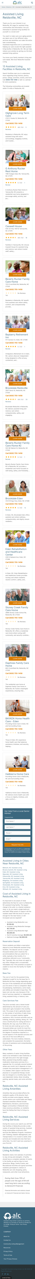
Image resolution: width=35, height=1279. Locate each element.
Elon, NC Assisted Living (11, 887)
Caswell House (13, 226)
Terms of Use (27, 848)
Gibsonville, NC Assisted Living (13, 876)
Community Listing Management (14, 1244)
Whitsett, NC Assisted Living (12, 889)
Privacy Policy (9, 849)
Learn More (17, 109)
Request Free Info (18, 845)
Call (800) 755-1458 (13, 123)
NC (13, 7)
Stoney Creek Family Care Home (16, 609)
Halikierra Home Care (17, 774)
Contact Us (7, 1240)
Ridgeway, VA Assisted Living (13, 880)
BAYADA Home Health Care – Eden (17, 720)
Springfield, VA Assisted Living (13, 883)
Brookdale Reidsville (16, 388)
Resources (7, 1247)
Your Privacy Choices (10, 1259)
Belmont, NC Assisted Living (12, 868)
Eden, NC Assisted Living (11, 872)
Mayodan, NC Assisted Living (13, 874)
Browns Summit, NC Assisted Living (15, 870)
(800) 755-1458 (11, 80)
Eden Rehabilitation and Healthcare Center (16, 552)
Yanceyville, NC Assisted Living (13, 878)
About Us (6, 1236)
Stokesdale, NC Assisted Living (13, 885)
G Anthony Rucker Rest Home (15, 170)
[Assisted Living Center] (17, 2)
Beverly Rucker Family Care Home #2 (17, 444)
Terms (17, 1224)
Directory (8, 7)
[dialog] (6, 1277)
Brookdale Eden (14, 498)
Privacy (12, 1224)
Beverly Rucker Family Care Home (17, 280)
